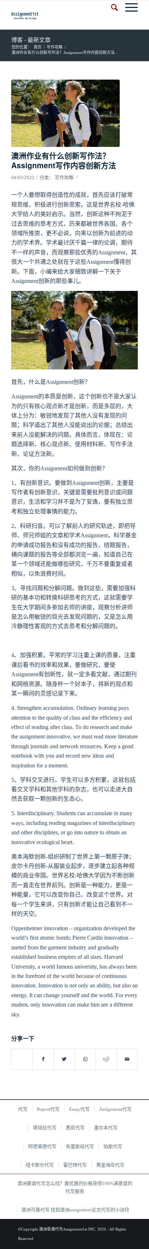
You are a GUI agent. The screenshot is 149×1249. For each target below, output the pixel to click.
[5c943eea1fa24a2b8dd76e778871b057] (65, 113)
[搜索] (111, 7)
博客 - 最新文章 (31, 39)
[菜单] (128, 7)
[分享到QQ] (22, 1055)
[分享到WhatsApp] (85, 1059)
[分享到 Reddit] (106, 1059)
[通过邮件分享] (127, 1059)
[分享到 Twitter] (64, 1059)
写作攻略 (64, 177)
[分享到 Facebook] (43, 1059)
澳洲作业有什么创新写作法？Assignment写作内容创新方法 (63, 160)
